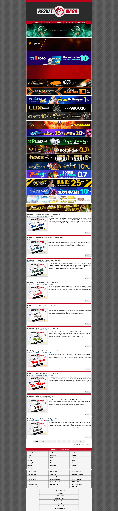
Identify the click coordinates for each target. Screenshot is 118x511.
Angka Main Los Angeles (50, 239)
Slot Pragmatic (60, 495)
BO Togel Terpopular (76, 487)
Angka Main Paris (48, 307)
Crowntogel (52, 468)
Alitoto (73, 460)
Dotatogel (30, 452)
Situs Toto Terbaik (54, 484)
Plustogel (74, 463)
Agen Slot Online (32, 471)
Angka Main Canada (49, 284)
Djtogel (29, 455)
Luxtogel (74, 458)
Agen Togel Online (54, 487)
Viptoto (51, 458)
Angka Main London (49, 420)
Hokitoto (74, 468)
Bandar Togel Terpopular (77, 474)
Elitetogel (30, 468)
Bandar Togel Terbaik (55, 479)
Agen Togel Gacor (32, 474)
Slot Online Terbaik (32, 484)
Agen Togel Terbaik (60, 490)
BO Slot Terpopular (32, 481)
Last (81, 441)
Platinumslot (53, 465)
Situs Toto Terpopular (77, 479)
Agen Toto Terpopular (77, 484)
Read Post (87, 232)
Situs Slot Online (32, 479)
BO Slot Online (53, 474)
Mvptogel (30, 465)
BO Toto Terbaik (75, 481)
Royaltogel (52, 452)
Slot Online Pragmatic (60, 498)
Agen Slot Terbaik (54, 476)
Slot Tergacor (60, 493)
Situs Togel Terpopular (55, 481)
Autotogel (30, 463)
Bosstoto (52, 460)
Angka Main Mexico (49, 329)
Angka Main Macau (49, 375)
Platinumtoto (53, 455)
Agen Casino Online (60, 505)
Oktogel (30, 460)
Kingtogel (74, 465)
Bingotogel (74, 455)
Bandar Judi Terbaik (32, 476)
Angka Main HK (48, 352)
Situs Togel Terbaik (76, 471)
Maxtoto (52, 463)
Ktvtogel (30, 458)
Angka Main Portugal (49, 261)
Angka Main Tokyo (49, 398)
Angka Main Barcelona (49, 216)
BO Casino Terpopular (60, 508)
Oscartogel (74, 452)
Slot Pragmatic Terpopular (60, 500)
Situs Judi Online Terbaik (55, 471)
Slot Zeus (60, 503)
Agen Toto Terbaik (76, 476)
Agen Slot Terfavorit (33, 487)
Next (75, 441)
